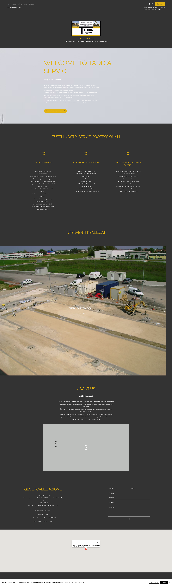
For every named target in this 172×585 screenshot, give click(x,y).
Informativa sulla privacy (78, 582)
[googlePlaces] (149, 4)
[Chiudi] (170, 582)
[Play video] (86, 447)
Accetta (164, 582)
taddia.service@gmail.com (14, 7)
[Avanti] (164, 310)
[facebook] (147, 4)
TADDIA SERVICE (86, 39)
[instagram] (152, 4)
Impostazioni (154, 582)
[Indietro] (7, 310)
